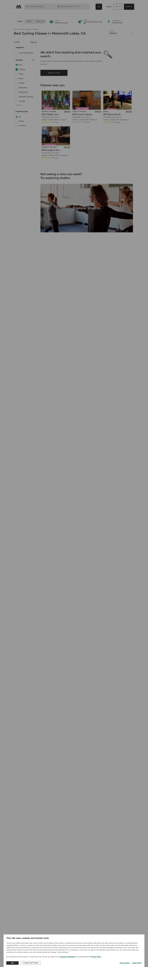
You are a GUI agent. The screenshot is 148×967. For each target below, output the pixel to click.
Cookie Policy (137, 963)
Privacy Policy (96, 957)
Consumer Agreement (67, 957)
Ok (12, 963)
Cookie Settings (30, 963)
